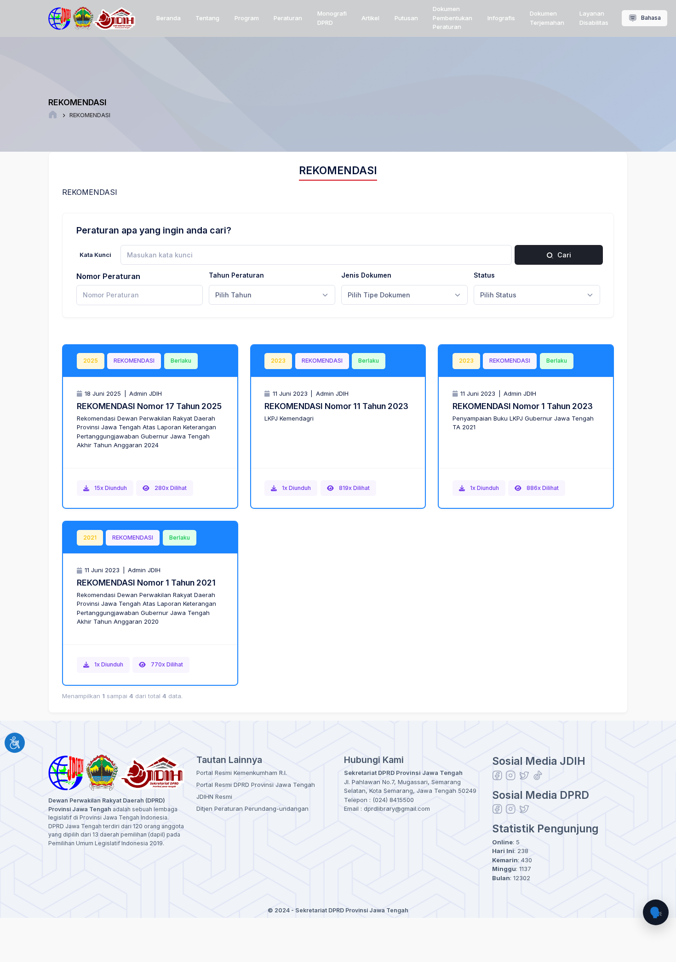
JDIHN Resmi (214, 796)
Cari (563, 255)
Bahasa (650, 17)
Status (484, 275)
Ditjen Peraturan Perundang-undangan (252, 808)
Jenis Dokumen (366, 275)
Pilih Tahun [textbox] (233, 295)
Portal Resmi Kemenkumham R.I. (241, 772)
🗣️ (655, 912)
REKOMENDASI (89, 115)
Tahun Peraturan (236, 275)
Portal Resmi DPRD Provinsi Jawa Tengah (255, 784)
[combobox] (272, 295)
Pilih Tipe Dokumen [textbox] (379, 295)
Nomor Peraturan (108, 276)
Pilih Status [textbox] (498, 295)
